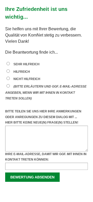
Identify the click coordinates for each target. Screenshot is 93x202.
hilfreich (21, 72)
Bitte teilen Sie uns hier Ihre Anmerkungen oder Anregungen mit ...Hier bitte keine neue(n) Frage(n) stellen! (43, 117)
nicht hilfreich (26, 79)
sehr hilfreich (26, 64)
